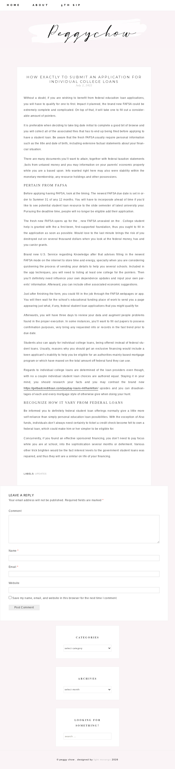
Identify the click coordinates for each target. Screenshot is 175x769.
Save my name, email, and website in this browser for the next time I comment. (64, 598)
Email (13, 567)
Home (13, 5)
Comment (15, 511)
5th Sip (71, 5)
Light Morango (102, 759)
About (41, 5)
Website (14, 583)
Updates (41, 473)
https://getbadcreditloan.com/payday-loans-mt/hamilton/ (61, 388)
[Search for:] (87, 736)
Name (14, 550)
